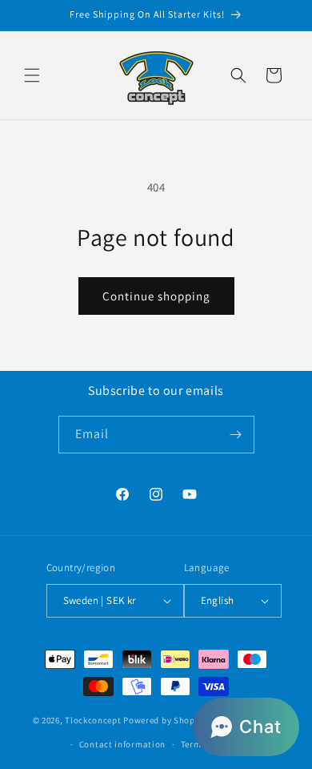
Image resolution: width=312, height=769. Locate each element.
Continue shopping (156, 296)
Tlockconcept (93, 719)
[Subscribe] (236, 434)
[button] (32, 75)
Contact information (122, 744)
